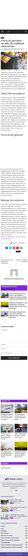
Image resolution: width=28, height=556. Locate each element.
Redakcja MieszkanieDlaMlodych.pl (12, 49)
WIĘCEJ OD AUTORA (8, 289)
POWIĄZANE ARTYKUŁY (9, 286)
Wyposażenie (17, 431)
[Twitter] (16, 490)
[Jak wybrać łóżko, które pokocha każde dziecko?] (5, 509)
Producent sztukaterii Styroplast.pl (21, 260)
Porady (2, 37)
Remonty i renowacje (5, 412)
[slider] (5, 243)
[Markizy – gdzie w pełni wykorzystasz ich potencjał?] (5, 501)
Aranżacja (4, 531)
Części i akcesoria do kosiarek (10, 538)
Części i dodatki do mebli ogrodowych (12, 545)
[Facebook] (11, 490)
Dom (2, 528)
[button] (26, 32)
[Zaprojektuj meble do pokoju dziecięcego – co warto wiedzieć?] (5, 516)
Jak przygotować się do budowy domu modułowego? (7, 261)
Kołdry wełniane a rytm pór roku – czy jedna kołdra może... (20, 435)
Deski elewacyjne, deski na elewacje (11, 547)
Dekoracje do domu (6, 535)
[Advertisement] (14, 15)
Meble (2, 431)
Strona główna (4, 35)
